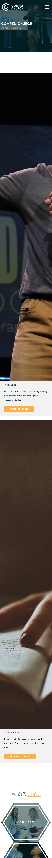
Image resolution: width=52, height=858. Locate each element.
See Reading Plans (20, 756)
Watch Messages (19, 409)
